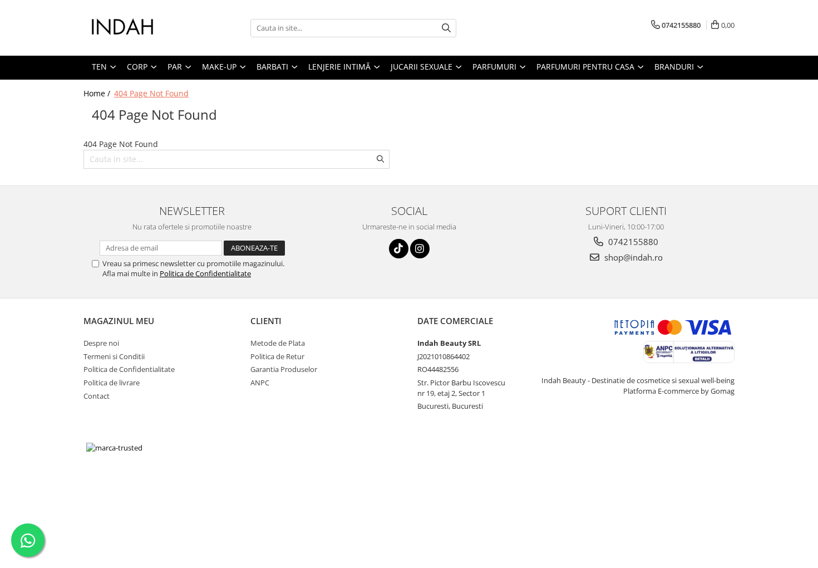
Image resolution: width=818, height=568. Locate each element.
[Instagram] (420, 248)
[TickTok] (398, 248)
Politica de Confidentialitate (205, 273)
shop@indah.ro (632, 257)
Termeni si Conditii (114, 356)
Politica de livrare (111, 383)
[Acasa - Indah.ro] (139, 27)
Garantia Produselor (283, 369)
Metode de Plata (277, 343)
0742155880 (632, 241)
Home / (97, 93)
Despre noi (101, 343)
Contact (96, 396)
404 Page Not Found (151, 93)
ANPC (259, 383)
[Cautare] (446, 28)
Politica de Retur (277, 356)
